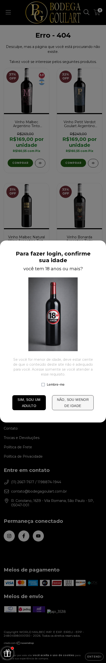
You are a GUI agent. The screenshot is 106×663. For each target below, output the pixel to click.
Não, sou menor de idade (73, 403)
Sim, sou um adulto (29, 403)
